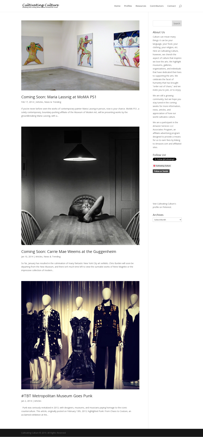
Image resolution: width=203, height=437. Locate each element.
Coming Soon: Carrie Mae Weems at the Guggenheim (68, 251)
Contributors (156, 6)
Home (117, 6)
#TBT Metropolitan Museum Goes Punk (56, 395)
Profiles (128, 6)
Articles (39, 102)
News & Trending (52, 102)
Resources (141, 6)
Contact (171, 6)
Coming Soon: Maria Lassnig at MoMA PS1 (59, 96)
